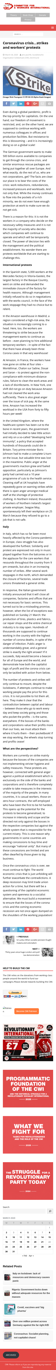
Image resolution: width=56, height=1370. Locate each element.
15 (49, 1237)
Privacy (28, 19)
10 (13, 1237)
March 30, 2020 (11, 54)
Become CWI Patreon (26, 1011)
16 (6, 1242)
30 (6, 1251)
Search (6, 1207)
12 (28, 1237)
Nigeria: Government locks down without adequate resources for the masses (31, 1293)
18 (21, 1242)
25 (21, 1246)
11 (21, 1237)
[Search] (50, 1211)
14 (42, 1237)
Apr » (31, 1255)
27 (35, 1246)
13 (35, 1237)
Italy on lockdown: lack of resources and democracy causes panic (31, 1277)
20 (35, 1242)
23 (6, 1246)
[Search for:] (28, 34)
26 (28, 1246)
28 (42, 1246)
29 (49, 1246)
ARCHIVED (11, 1355)
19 (28, 1242)
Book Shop (28, 15)
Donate (42, 15)
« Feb (24, 1255)
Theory (13, 15)
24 (13, 1246)
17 (13, 1242)
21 (42, 1242)
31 (13, 1251)
